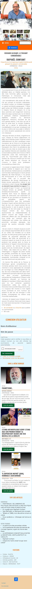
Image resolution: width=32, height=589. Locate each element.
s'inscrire (18, 308)
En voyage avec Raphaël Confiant (14, 509)
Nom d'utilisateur (9, 326)
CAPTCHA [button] (4, 337)
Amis (16, 68)
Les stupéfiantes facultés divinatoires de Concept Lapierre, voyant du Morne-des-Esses (15, 529)
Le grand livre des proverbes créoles (15, 525)
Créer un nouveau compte (11, 356)
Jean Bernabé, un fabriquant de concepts (16, 511)
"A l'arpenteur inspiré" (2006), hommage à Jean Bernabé (13, 474)
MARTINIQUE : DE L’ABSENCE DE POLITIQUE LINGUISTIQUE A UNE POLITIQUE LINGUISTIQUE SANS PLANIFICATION (16, 505)
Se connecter (8, 308)
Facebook (13, 47)
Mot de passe (7, 332)
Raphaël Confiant (8, 539)
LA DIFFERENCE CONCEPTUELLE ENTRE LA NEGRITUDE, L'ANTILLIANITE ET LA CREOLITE (15, 535)
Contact (3, 583)
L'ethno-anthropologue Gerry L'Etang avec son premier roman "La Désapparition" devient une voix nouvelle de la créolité (16, 432)
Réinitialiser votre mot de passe (13, 358)
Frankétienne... (7, 388)
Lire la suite (8, 405)
